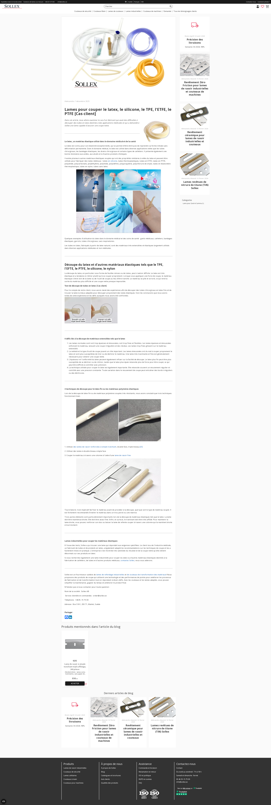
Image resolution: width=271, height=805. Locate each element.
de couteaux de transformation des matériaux (146, 574)
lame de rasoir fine (123, 455)
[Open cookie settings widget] (3, 801)
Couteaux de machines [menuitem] (152, 11)
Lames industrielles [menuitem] (133, 11)
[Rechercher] (171, 6)
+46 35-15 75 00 (49, 2)
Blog (103, 772)
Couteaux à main (70, 779)
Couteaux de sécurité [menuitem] (82, 11)
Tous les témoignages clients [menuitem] (185, 11)
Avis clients (105, 779)
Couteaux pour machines (73, 783)
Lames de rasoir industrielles (75, 768)
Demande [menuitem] (167, 11)
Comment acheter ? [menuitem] (264, 2)
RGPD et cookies (145, 779)
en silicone (112, 161)
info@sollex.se (62, 2)
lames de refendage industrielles (110, 574)
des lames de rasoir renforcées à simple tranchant (94, 447)
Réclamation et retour (147, 772)
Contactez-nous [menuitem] (251, 2)
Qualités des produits (109, 783)
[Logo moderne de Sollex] (12, 8)
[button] (262, 6)
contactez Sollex (127, 560)
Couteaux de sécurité (72, 772)
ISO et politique (145, 775)
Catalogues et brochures (111, 775)
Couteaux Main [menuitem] (99, 11)
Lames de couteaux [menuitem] (115, 11)
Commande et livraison (148, 768)
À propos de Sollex (108, 768)
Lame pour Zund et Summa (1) (193, 203)
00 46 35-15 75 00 (183, 779)
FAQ (140, 783)
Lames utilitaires (70, 775)
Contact (179, 768)
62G (141, 447)
